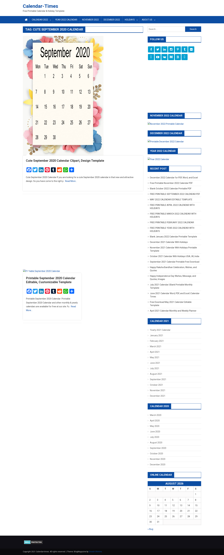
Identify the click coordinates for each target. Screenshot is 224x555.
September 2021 (158, 379)
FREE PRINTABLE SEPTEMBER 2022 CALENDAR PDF (175, 194)
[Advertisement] (83, 233)
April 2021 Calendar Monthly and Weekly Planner (173, 311)
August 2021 (156, 374)
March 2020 (155, 415)
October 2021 (156, 385)
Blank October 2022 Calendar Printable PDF (170, 188)
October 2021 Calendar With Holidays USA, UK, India (174, 256)
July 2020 (154, 437)
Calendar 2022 (40, 19)
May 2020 (154, 426)
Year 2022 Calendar (66, 19)
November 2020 (157, 459)
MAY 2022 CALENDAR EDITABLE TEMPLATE (171, 199)
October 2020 (156, 453)
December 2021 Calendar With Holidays (169, 242)
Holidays (130, 19)
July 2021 (154, 368)
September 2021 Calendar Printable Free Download (174, 262)
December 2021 (157, 396)
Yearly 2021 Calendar (160, 330)
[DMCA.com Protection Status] (33, 542)
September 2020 (158, 448)
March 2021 (155, 346)
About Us (147, 19)
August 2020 (156, 442)
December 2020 (157, 464)
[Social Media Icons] (151, 49)
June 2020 (155, 431)
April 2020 (155, 420)
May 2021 (154, 357)
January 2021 (156, 335)
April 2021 (155, 352)
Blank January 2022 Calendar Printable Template (173, 236)
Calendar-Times (40, 6)
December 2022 (112, 19)
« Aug (150, 529)
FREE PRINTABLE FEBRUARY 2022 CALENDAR (172, 222)
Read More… (71, 181)
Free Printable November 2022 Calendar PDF (171, 183)
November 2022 (90, 19)
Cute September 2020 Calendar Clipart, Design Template (65, 160)
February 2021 (157, 341)
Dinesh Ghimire (95, 552)
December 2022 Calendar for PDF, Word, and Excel (174, 177)
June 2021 (155, 363)
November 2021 (157, 390)
